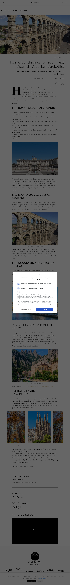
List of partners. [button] (22, 299)
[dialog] (35, 292)
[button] (35, 292)
